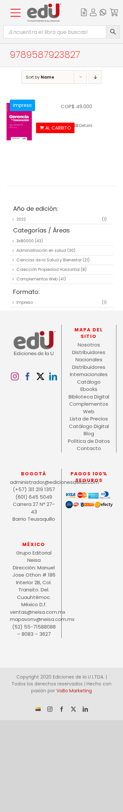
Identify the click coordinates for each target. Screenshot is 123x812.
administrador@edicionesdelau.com (34, 482)
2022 (21, 219)
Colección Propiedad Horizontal (48, 269)
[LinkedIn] (53, 376)
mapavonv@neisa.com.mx (34, 619)
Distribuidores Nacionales (88, 356)
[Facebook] (27, 376)
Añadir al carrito (55, 128)
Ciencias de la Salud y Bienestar (49, 260)
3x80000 (25, 241)
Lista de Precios (89, 418)
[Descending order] (95, 77)
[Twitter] (40, 376)
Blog (89, 433)
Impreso (24, 302)
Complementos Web (37, 279)
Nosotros (89, 344)
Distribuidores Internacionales (89, 371)
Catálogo (89, 381)
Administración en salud (41, 250)
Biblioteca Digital (89, 396)
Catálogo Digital (89, 426)
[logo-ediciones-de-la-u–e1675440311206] (44, 5)
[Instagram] (15, 376)
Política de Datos (89, 441)
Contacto (89, 448)
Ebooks (88, 389)
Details (85, 125)
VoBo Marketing (74, 690)
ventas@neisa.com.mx (34, 612)
